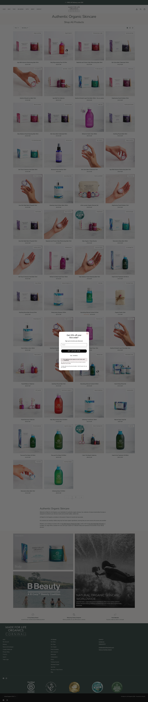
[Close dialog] (87, 333)
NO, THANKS (74, 355)
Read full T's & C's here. (66, 363)
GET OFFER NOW (74, 351)
